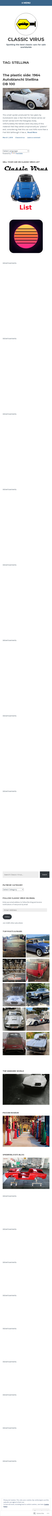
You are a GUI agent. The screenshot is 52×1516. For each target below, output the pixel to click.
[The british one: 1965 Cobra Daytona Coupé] (14, 995)
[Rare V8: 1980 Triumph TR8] (14, 946)
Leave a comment (33, 137)
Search (44, 875)
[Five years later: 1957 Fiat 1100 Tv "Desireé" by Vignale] (37, 995)
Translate (19, 153)
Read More (32, 132)
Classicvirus (20, 137)
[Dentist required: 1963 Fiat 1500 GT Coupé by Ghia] (14, 1044)
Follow (7, 917)
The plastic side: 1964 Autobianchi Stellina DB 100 (21, 79)
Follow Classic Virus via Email (19, 898)
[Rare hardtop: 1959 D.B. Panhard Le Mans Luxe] (14, 1020)
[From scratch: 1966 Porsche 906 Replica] (37, 1020)
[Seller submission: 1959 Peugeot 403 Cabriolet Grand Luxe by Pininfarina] (37, 946)
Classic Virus (26, 39)
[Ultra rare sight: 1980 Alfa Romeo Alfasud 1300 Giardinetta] (37, 971)
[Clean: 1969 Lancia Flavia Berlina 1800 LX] (37, 1044)
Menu (27, 3)
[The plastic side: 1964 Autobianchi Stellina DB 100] (26, 109)
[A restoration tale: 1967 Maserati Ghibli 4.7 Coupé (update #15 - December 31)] (14, 971)
